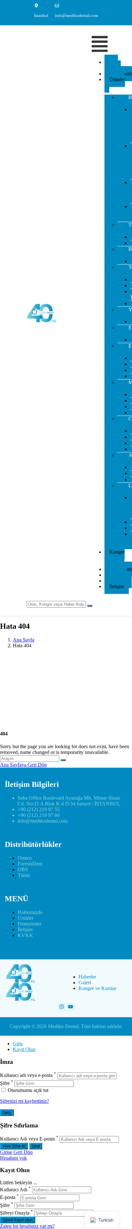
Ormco (25, 858)
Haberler (87, 976)
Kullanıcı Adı (13, 1189)
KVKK (25, 935)
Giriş (18, 1043)
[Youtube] (71, 1006)
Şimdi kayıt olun (18, 1219)
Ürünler (117, 79)
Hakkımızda (30, 912)
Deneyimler (29, 923)
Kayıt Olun (24, 1049)
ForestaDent (30, 863)
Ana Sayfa (111, 65)
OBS (23, 869)
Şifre (5, 1083)
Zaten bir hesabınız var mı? (27, 1226)
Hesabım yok (13, 1158)
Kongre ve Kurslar (114, 557)
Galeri (84, 982)
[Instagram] (61, 1006)
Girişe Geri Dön (16, 1152)
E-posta (7, 1197)
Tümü (24, 875)
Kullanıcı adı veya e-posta (26, 1075)
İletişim (116, 586)
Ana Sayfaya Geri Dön (23, 764)
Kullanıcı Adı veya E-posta (27, 1139)
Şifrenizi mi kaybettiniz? (24, 1101)
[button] (100, 44)
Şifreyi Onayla (14, 1213)
